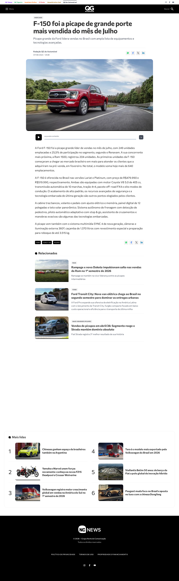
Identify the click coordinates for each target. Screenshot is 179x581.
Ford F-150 (47, 242)
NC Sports (18, 2)
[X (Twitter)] (138, 53)
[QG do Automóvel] (89, 8)
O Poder (42, 2)
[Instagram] (166, 2)
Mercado (38, 17)
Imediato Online (31, 2)
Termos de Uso (86, 554)
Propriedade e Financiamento (113, 554)
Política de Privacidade (63, 554)
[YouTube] (173, 2)
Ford (38, 242)
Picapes (57, 242)
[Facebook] (169, 2)
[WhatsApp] (128, 53)
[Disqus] (89, 383)
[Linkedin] (143, 53)
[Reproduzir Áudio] (39, 137)
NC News (8, 2)
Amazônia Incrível (54, 2)
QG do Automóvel (70, 2)
